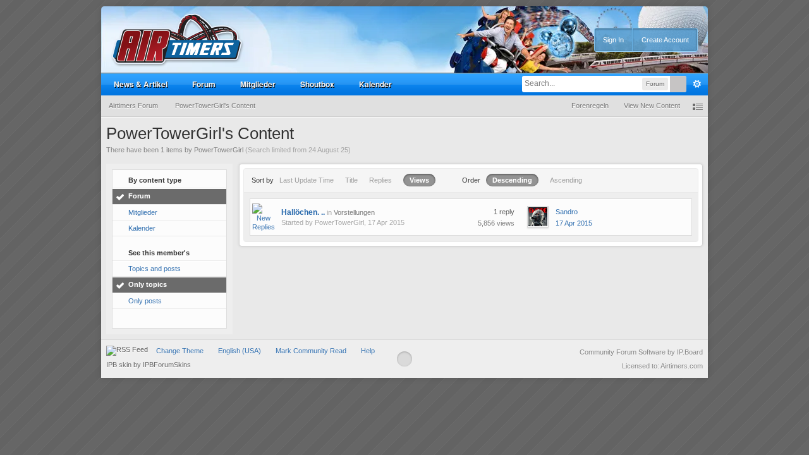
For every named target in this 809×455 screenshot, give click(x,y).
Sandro (567, 211)
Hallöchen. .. (303, 212)
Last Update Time (306, 180)
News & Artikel (140, 84)
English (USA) (239, 351)
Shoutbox (317, 84)
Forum (204, 84)
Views (419, 180)
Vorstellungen (354, 212)
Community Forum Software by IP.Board (641, 352)
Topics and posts (154, 268)
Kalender (375, 84)
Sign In (613, 40)
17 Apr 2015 (574, 223)
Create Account (665, 40)
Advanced (697, 84)
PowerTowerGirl (339, 222)
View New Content (652, 105)
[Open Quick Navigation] (698, 105)
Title (351, 180)
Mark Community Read (311, 351)
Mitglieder (258, 84)
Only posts (145, 301)
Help (368, 351)
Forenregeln (590, 105)
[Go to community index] (177, 40)
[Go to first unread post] (263, 217)
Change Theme (180, 351)
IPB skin (118, 364)
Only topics (147, 284)
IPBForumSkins (167, 364)
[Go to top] (404, 359)
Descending (512, 180)
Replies (380, 180)
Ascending (566, 180)
